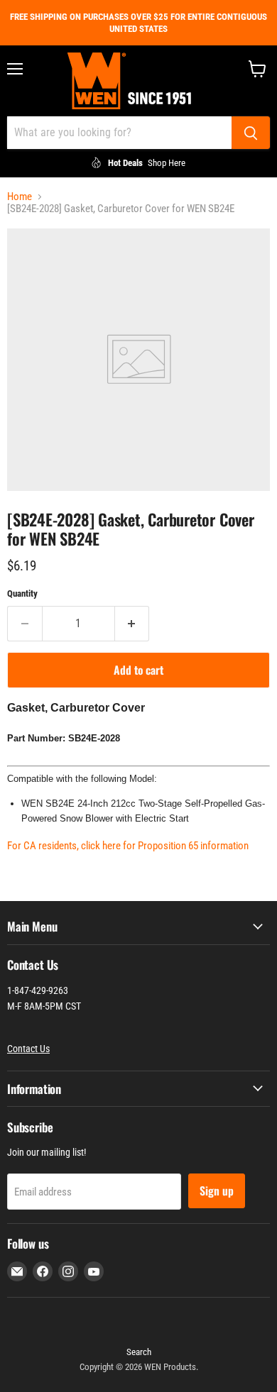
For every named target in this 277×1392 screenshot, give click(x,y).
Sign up (217, 1190)
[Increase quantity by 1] (132, 623)
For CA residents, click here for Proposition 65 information (128, 845)
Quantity (22, 593)
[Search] (251, 132)
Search (138, 1352)
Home (19, 197)
